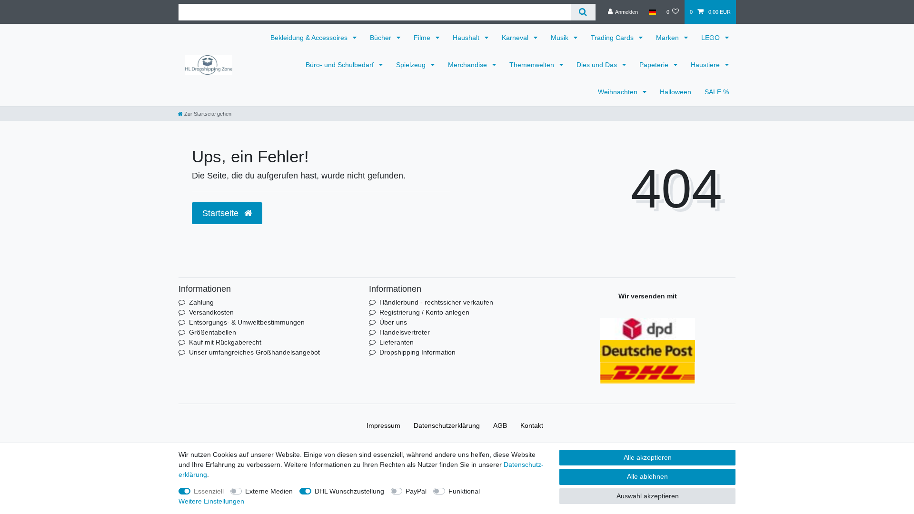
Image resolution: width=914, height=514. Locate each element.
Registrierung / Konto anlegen (424, 312)
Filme (423, 37)
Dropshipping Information (417, 352)
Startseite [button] (221, 213)
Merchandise (468, 65)
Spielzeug (411, 65)
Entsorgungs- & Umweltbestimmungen (247, 322)
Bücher (381, 37)
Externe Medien (269, 491)
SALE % (717, 92)
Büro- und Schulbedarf (341, 65)
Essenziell (209, 491)
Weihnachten (618, 92)
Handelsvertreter (404, 332)
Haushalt (467, 37)
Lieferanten (396, 342)
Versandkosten (211, 312)
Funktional (464, 491)
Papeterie (654, 65)
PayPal (416, 491)
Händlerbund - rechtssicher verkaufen (436, 302)
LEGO (711, 37)
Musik (560, 37)
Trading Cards (613, 37)
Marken (668, 37)
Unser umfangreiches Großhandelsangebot (254, 352)
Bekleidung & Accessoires (309, 37)
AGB (500, 425)
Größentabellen (212, 332)
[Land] (652, 12)
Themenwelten (532, 65)
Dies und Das (597, 65)
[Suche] (583, 12)
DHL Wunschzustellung (349, 491)
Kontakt (531, 425)
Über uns (393, 322)
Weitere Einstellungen (211, 501)
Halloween (675, 92)
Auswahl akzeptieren (647, 496)
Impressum (383, 425)
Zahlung (201, 302)
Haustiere (706, 65)
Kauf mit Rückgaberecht (225, 342)
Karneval (516, 37)
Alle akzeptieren (648, 457)
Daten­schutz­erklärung (447, 425)
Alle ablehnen (647, 476)
